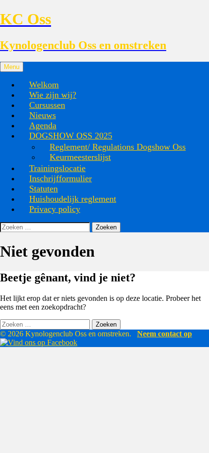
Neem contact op (164, 334)
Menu (11, 66)
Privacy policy (54, 209)
